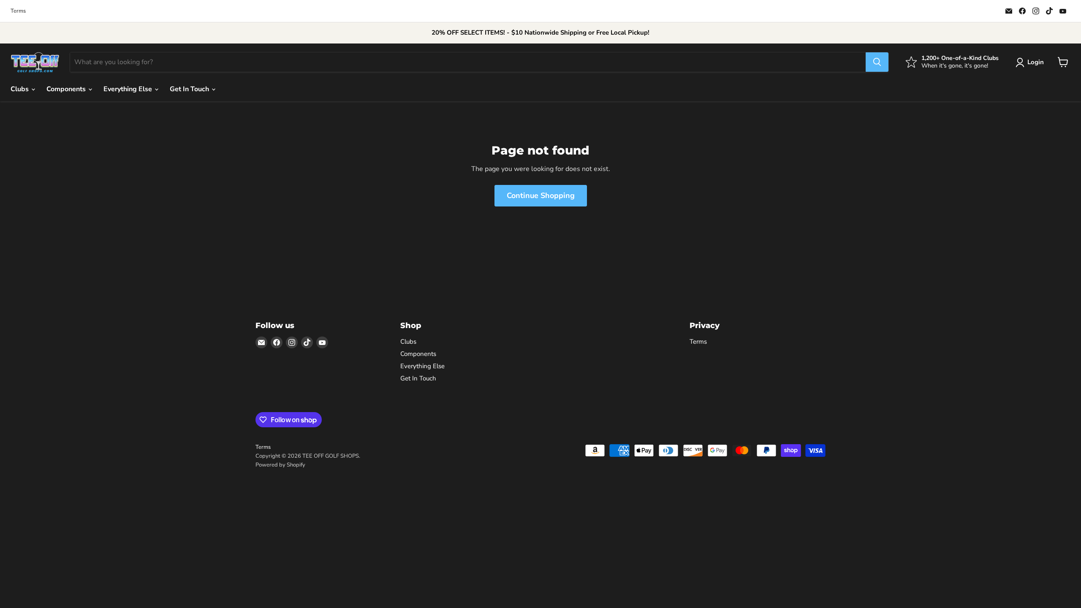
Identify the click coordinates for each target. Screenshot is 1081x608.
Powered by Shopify (280, 465)
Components (66, 89)
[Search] (877, 62)
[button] (1031, 62)
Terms (18, 11)
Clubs (20, 89)
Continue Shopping (541, 195)
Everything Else (128, 89)
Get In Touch (190, 89)
